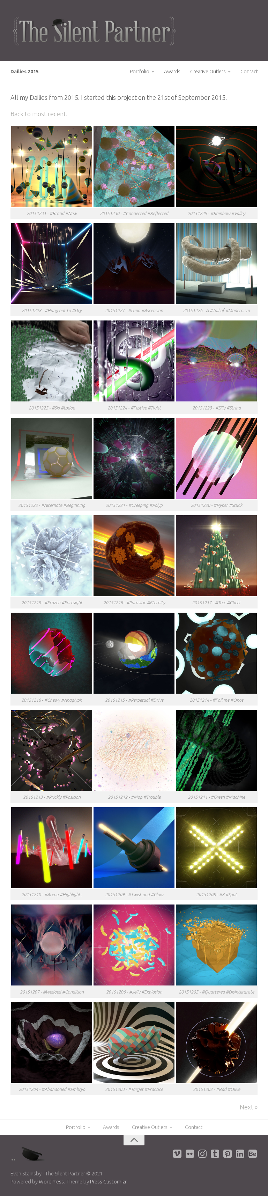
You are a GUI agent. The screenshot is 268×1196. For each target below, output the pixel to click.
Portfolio (139, 71)
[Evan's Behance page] (253, 1154)
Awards (172, 71)
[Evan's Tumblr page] (215, 1154)
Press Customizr (108, 1181)
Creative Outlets (208, 71)
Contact (249, 71)
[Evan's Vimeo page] (177, 1154)
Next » (249, 1106)
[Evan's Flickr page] (190, 1154)
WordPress (51, 1181)
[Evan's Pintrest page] (227, 1154)
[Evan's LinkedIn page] (240, 1154)
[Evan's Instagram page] (202, 1154)
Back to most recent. (38, 113)
